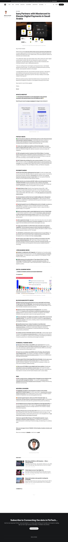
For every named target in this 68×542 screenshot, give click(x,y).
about (13, 4)
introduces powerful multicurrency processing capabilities (30, 221)
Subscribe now (35, 528)
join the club (22, 4)
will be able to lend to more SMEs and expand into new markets (32, 346)
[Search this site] (53, 4)
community (17, 4)
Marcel (17, 88)
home (9, 4)
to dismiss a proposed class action (29, 334)
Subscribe (61, 4)
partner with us (35, 4)
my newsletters (28, 4)
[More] (45, 4)
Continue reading (37, 235)
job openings (41, 4)
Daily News (18, 11)
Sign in (57, 4)
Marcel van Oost (7, 15)
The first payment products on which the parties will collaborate (35, 227)
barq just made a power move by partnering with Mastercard (38, 51)
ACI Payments (33, 175)
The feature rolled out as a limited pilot (30, 198)
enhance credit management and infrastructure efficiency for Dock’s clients (32, 141)
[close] (67, 1)
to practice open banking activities (39, 260)
